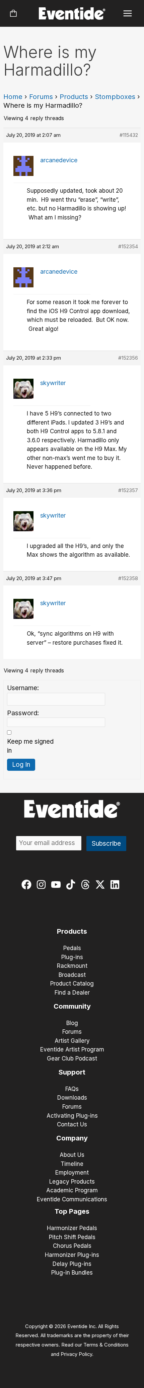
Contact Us (72, 1124)
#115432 (129, 135)
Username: (23, 688)
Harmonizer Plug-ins (72, 1255)
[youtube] (57, 885)
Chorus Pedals (72, 1245)
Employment (72, 1172)
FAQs (72, 1089)
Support (72, 1072)
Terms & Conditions (106, 1345)
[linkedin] (116, 885)
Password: (23, 713)
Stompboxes (115, 97)
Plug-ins (72, 957)
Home (12, 97)
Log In (21, 764)
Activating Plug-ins (72, 1115)
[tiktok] (72, 885)
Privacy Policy (76, 1354)
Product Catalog (72, 983)
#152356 (128, 358)
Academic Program (72, 1190)
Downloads (72, 1097)
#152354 (128, 246)
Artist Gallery (72, 1040)
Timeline (72, 1164)
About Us (72, 1154)
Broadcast (72, 974)
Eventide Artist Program (72, 1049)
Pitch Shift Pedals (72, 1237)
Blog (72, 1023)
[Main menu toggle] (128, 13)
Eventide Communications (72, 1199)
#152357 (128, 490)
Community (72, 1006)
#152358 (128, 578)
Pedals (72, 948)
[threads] (86, 885)
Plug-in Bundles (72, 1272)
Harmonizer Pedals (72, 1228)
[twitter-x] (101, 885)
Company (72, 1138)
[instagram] (42, 885)
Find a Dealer (72, 992)
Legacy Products (72, 1181)
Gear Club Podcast (72, 1058)
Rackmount (72, 965)
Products (74, 97)
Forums (41, 97)
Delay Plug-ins (72, 1264)
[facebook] (27, 885)
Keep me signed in (30, 746)
